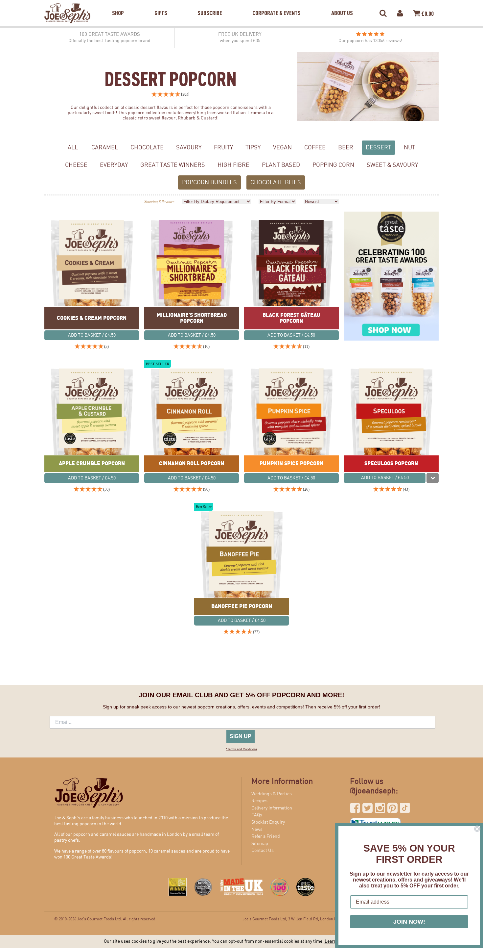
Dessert (378, 147)
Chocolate (147, 147)
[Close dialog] (477, 829)
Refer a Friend (265, 836)
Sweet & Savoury (392, 165)
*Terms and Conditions (241, 749)
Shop (118, 4)
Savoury (188, 147)
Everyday (114, 165)
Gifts (160, 4)
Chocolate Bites (275, 182)
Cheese (76, 165)
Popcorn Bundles (209, 182)
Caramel (104, 147)
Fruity (223, 147)
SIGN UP (240, 736)
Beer (345, 147)
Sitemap (259, 843)
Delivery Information (271, 808)
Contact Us (262, 850)
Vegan (282, 147)
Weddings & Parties (271, 794)
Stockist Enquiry (268, 822)
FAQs (256, 815)
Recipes (259, 801)
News (257, 829)
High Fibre (233, 165)
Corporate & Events (276, 4)
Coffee (315, 147)
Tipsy (253, 147)
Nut (409, 147)
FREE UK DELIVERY (240, 37)
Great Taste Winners (172, 165)
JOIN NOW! (409, 921)
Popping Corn (333, 165)
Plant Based (281, 165)
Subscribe (209, 4)
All (73, 147)
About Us (342, 4)
